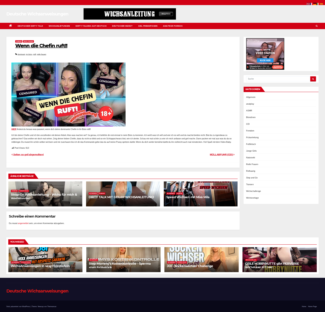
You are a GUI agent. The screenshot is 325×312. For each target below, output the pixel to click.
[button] (317, 26)
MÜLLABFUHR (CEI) (221, 154)
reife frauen (41, 54)
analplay (250, 104)
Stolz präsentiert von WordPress (18, 306)
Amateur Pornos (173, 26)
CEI (248, 124)
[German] (314, 4)
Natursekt (250, 158)
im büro (29, 54)
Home (304, 306)
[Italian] (318, 4)
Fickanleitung (252, 137)
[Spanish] (321, 4)
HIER (13, 129)
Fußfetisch (23, 191)
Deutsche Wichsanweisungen (37, 14)
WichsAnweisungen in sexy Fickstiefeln (40, 266)
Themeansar (51, 306)
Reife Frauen (28, 41)
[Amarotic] (130, 14)
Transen (250, 184)
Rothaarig (250, 171)
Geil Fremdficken (147, 26)
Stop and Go (252, 178)
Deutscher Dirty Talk (30, 26)
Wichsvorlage (252, 198)
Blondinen (93, 193)
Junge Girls (251, 151)
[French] (311, 4)
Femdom (19, 41)
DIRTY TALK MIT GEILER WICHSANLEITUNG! (121, 197)
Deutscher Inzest (122, 26)
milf (34, 54)
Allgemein (251, 97)
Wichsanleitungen (59, 26)
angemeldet (23, 223)
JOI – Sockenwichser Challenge (190, 266)
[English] (308, 4)
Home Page (312, 306)
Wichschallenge (253, 191)
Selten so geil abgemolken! (28, 154)
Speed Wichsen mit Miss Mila (188, 197)
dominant (21, 54)
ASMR (249, 111)
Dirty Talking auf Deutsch (91, 26)
